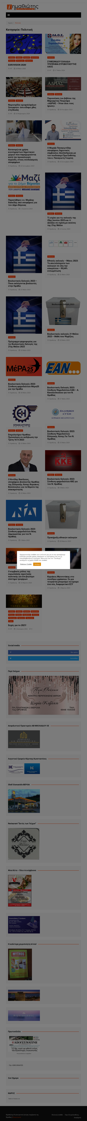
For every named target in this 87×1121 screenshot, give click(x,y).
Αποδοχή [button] (37, 564)
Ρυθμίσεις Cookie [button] (26, 564)
